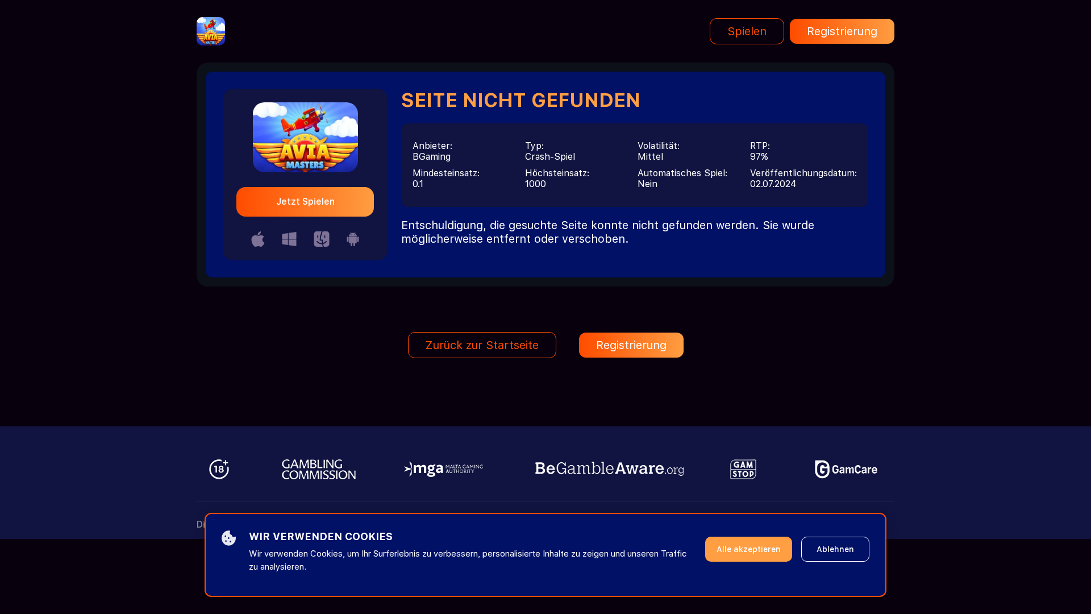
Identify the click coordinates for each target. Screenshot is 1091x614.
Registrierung (842, 31)
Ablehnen (835, 549)
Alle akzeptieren (749, 549)
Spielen (747, 31)
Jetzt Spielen (305, 201)
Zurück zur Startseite (482, 345)
